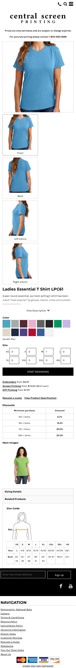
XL (7, 360)
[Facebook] (61, 586)
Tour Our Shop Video (12, 650)
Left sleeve (20, 238)
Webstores (7, 646)
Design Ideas (8, 633)
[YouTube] (70, 586)
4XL (58, 360)
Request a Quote (10, 641)
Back (20, 196)
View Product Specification (40, 397)
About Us (6, 654)
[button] (65, 4)
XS (7, 351)
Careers (5, 613)
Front (20, 153)
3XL (41, 360)
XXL (24, 360)
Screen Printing (12, 386)
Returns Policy (9, 621)
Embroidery (9, 381)
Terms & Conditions (12, 617)
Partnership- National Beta (16, 609)
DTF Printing (10, 389)
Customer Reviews (11, 637)
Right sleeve (20, 281)
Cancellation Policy (12, 625)
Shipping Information (13, 629)
